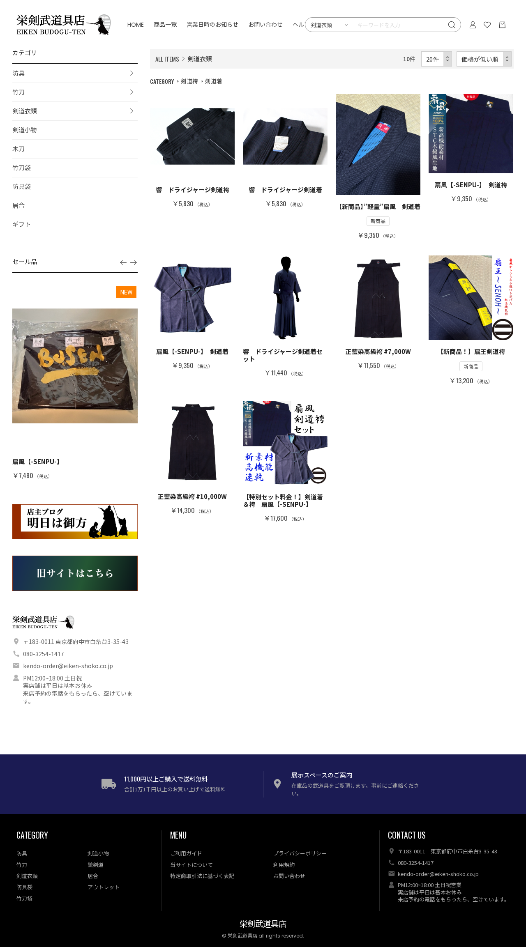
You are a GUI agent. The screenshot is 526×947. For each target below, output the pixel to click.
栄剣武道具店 (263, 924)
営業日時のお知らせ (212, 25)
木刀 (18, 148)
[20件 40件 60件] (436, 59)
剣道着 (213, 81)
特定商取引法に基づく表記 (202, 876)
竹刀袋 (21, 167)
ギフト (21, 224)
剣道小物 (24, 129)
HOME (135, 25)
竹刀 (18, 91)
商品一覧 (165, 25)
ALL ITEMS (167, 58)
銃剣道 (96, 865)
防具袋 (21, 186)
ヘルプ (301, 25)
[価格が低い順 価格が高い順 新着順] (484, 59)
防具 (18, 73)
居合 (18, 205)
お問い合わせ (265, 25)
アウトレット (104, 887)
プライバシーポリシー (300, 853)
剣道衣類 (24, 110)
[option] (75, 382)
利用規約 (284, 865)
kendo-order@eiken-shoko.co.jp (68, 666)
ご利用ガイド (186, 853)
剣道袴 (189, 81)
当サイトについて (191, 865)
